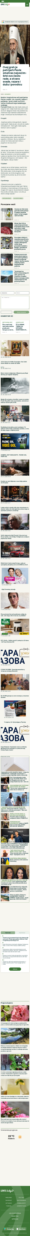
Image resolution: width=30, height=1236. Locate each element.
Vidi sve (15, 969)
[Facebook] (16, 1191)
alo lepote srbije (18, 198)
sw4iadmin (8, 94)
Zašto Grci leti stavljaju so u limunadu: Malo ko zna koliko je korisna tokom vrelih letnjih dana (15, 1097)
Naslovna (9, 1197)
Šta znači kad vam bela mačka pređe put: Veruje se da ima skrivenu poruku (8, 327)
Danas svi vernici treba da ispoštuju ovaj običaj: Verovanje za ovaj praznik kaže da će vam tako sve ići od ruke (15, 957)
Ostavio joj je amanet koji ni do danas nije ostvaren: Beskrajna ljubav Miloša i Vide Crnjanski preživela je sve (15, 939)
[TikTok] (19, 1191)
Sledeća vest (20, 322)
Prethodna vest (7, 322)
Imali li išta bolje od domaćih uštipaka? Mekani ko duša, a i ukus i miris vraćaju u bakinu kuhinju (15, 945)
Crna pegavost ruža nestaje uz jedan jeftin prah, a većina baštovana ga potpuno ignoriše (15, 1024)
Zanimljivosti (21, 1203)
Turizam (8, 1206)
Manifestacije (21, 1206)
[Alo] (2, 1)
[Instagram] (23, 1191)
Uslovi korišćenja (15, 1213)
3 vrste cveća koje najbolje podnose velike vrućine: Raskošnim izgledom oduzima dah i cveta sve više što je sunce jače (14, 1073)
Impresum (15, 1219)
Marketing (15, 1216)
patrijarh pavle (7, 198)
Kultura (21, 1197)
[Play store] (9, 1229)
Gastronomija (21, 1200)
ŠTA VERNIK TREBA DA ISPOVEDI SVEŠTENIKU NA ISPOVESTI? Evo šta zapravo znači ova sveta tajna (21, 327)
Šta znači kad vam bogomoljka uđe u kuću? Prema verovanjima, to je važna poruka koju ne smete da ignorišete (15, 1121)
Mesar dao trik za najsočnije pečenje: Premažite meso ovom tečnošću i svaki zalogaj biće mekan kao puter (21, 227)
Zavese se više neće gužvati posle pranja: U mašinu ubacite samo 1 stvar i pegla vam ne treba (21, 212)
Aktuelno (9, 1203)
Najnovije (9, 1200)
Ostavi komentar (21, 312)
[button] (23, 94)
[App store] (21, 1229)
